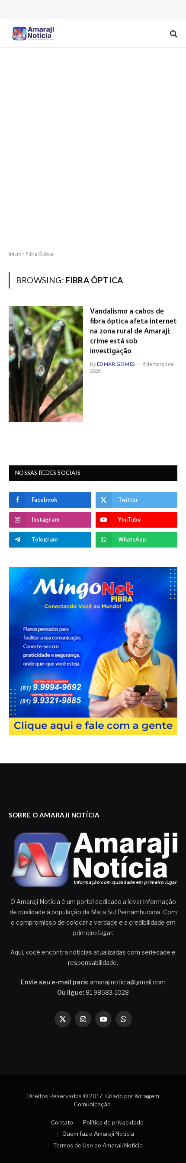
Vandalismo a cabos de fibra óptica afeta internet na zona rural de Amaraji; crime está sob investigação (133, 331)
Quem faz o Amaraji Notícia (98, 1133)
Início (15, 253)
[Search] (172, 33)
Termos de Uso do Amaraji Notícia (98, 1145)
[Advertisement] (93, 149)
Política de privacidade (113, 1122)
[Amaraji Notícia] (32, 33)
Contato (62, 1122)
